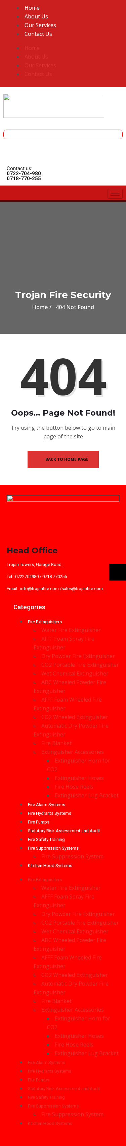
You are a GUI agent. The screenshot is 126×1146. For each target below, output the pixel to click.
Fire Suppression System (72, 856)
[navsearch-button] (10, 133)
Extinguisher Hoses (79, 778)
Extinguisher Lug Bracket (87, 795)
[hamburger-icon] (115, 194)
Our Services (40, 25)
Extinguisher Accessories (72, 752)
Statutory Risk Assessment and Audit (64, 830)
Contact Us (38, 34)
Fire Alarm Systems (46, 804)
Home (32, 7)
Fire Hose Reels (74, 786)
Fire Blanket (56, 743)
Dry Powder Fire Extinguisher (78, 656)
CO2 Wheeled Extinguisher (74, 717)
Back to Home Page (66, 459)
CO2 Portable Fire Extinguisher (80, 664)
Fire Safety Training (46, 839)
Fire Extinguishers (45, 621)
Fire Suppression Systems (53, 848)
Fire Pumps (38, 822)
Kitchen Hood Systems (50, 865)
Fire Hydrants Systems (49, 813)
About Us (36, 16)
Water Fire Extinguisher (71, 630)
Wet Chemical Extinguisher (75, 673)
